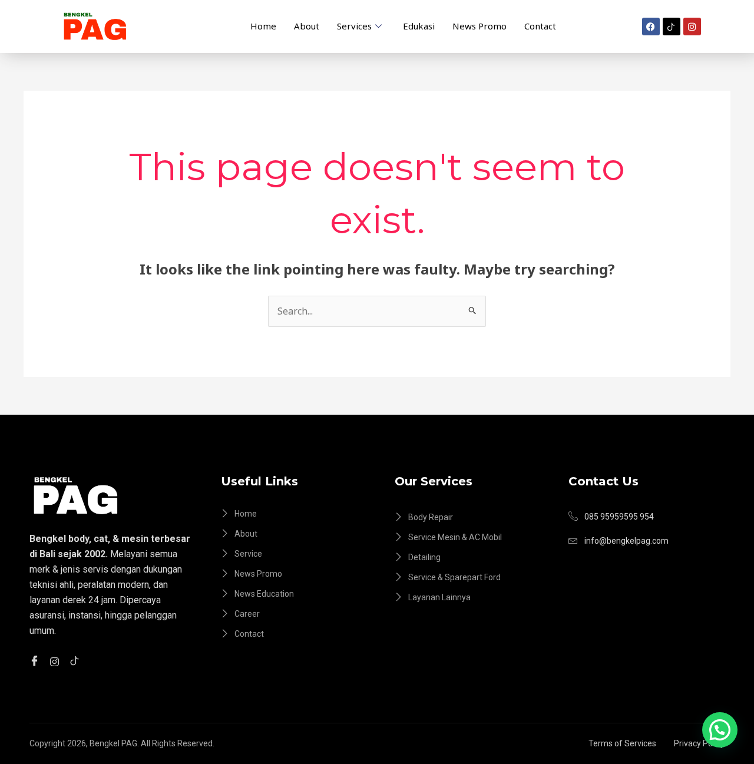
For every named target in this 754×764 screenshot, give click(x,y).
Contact (540, 26)
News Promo (479, 26)
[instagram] (56, 661)
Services (354, 26)
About (306, 26)
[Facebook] (36, 661)
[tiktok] (76, 661)
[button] (720, 730)
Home (263, 26)
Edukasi (419, 26)
